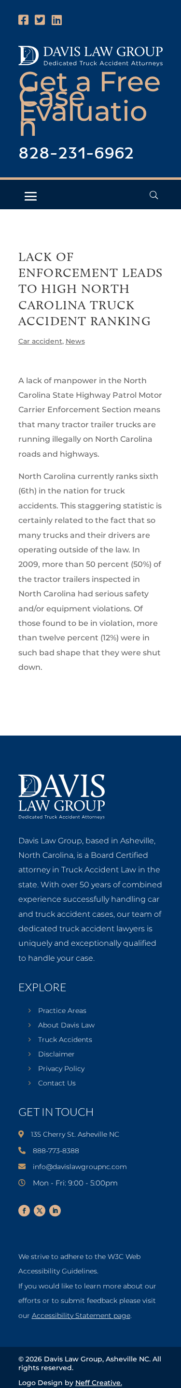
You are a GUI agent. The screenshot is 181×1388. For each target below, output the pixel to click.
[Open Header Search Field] (154, 195)
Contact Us (57, 1083)
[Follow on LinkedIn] (55, 1210)
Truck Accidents (65, 1040)
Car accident (40, 341)
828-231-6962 (76, 153)
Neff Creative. (98, 1382)
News (75, 341)
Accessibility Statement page (81, 1315)
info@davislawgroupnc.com (80, 1166)
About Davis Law (66, 1025)
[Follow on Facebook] (24, 1210)
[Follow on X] (39, 1210)
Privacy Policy (61, 1069)
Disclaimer (56, 1054)
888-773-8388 (56, 1150)
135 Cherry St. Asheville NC (75, 1134)
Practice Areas (62, 1011)
